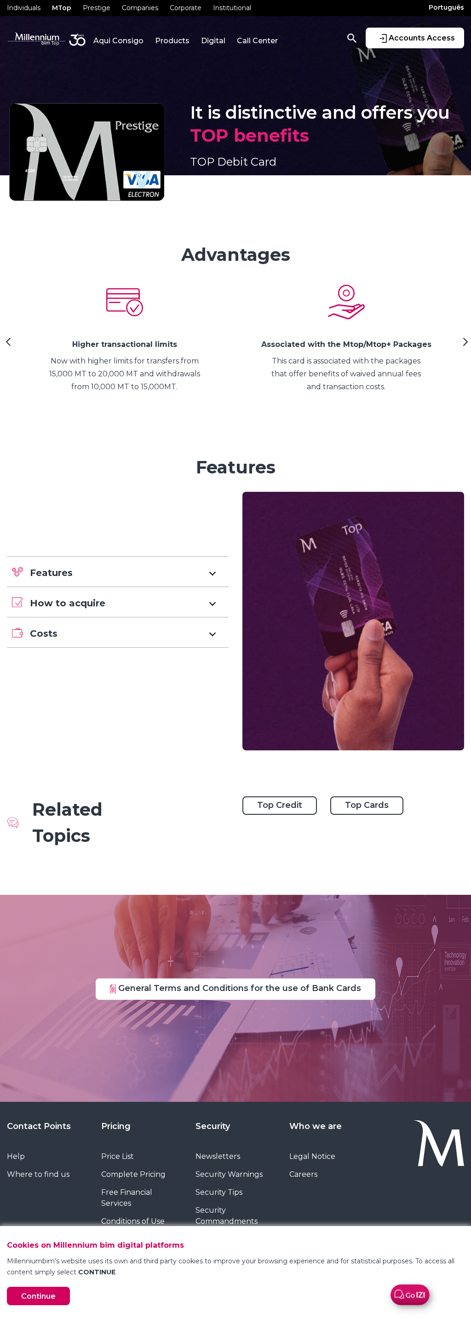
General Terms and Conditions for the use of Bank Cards (238, 988)
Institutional (232, 8)
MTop (61, 8)
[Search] (352, 38)
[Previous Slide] (6, 345)
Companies (140, 8)
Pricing (116, 1126)
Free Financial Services (126, 1198)
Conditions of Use (133, 1221)
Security (212, 1126)
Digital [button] (213, 40)
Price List (117, 1156)
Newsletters (217, 1156)
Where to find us (38, 1174)
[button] (118, 572)
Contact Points (39, 1126)
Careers (303, 1174)
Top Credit (279, 805)
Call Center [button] (257, 40)
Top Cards (367, 805)
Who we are (315, 1126)
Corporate (185, 8)
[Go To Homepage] (424, 1143)
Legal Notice (312, 1156)
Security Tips (218, 1192)
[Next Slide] (464, 345)
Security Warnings (229, 1174)
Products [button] (172, 40)
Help (16, 1156)
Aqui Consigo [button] (118, 40)
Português (446, 7)
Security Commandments (226, 1216)
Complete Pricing (133, 1174)
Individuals (23, 8)
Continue (38, 1296)
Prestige (96, 8)
